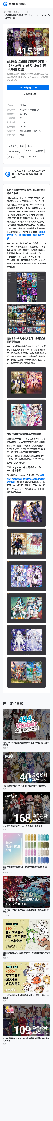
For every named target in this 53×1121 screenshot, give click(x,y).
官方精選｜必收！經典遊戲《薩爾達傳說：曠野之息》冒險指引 (26, 911)
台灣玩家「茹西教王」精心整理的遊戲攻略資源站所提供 (26, 478)
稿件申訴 (38, 130)
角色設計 (12, 156)
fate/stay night (15, 151)
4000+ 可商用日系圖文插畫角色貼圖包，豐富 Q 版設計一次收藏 (26, 996)
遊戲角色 (12, 146)
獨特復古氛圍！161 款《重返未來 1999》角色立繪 (26, 235)
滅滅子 (23, 105)
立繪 (22, 156)
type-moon (33, 156)
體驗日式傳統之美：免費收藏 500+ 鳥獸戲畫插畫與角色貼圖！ (26, 954)
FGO (22, 146)
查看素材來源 (30, 94)
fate (30, 146)
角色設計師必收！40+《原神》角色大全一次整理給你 (24, 786)
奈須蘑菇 (39, 151)
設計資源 (7, 12)
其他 (26, 12)
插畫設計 (17, 12)
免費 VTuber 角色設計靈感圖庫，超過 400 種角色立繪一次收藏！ (26, 744)
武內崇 (29, 151)
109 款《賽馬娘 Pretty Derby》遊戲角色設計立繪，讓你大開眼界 (26, 1039)
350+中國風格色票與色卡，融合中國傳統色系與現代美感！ (25, 868)
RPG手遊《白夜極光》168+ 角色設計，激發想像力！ (24, 826)
